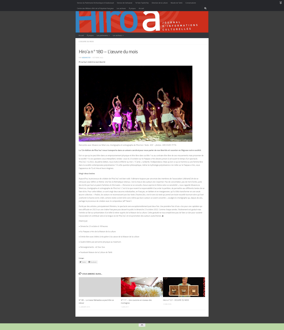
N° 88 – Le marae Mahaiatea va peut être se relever (96, 301)
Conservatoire (190, 2)
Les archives (121, 8)
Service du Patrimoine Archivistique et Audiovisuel (95, 2)
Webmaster (86, 57)
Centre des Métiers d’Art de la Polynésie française (95, 8)
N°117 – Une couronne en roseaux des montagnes (136, 301)
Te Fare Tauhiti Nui (142, 2)
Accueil (141, 8)
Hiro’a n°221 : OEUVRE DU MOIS (176, 300)
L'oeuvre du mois (86, 41)
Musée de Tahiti (176, 2)
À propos (132, 8)
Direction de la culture (160, 2)
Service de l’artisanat (124, 2)
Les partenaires (102, 35)
